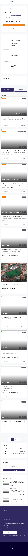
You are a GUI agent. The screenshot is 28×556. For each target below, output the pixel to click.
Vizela (5, 513)
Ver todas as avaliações (16, 15)
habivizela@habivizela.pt (9, 527)
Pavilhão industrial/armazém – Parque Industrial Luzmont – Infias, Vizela (17, 483)
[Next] (18, 439)
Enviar (22, 532)
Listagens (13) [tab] (7, 89)
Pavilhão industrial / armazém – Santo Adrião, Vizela (14, 352)
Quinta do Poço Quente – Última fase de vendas (14, 150)
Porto (5, 516)
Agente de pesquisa (14, 470)
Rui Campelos (6, 125)
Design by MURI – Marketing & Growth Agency (18, 546)
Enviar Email (14, 25)
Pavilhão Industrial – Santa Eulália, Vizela (11, 249)
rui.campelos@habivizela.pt (19, 453)
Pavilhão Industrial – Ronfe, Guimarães (11, 317)
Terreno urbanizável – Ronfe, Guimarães (12, 284)
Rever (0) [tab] (21, 89)
